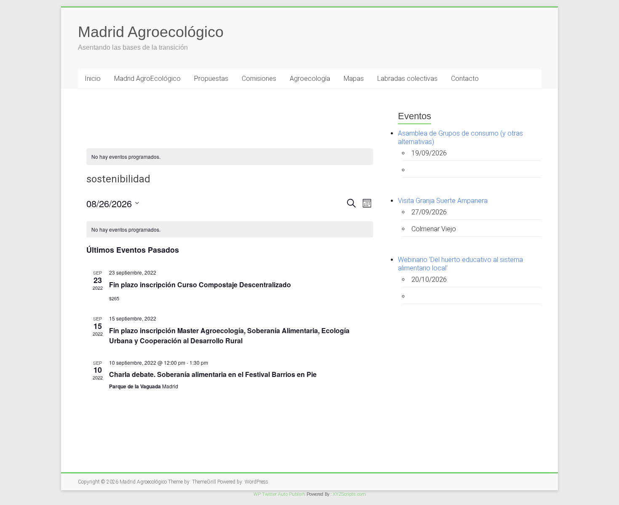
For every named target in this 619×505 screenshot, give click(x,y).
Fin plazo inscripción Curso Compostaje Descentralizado (200, 284)
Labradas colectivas (407, 79)
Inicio (93, 79)
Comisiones (259, 79)
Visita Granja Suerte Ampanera (443, 201)
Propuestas (211, 79)
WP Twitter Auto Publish (279, 494)
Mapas (354, 79)
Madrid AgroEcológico (147, 79)
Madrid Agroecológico (151, 31)
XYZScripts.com (349, 494)
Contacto (465, 79)
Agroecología (310, 79)
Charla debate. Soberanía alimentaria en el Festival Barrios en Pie (213, 374)
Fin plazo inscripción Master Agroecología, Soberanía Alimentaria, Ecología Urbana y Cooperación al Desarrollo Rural (229, 335)
